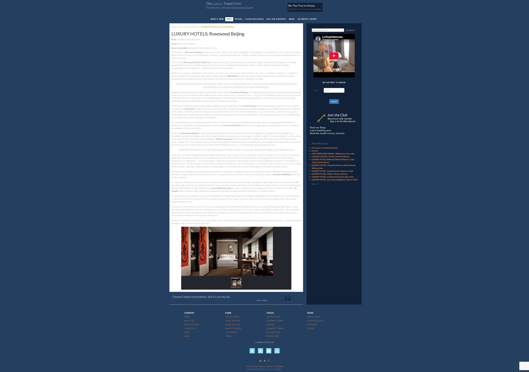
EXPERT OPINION (233, 328)
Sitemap (279, 366)
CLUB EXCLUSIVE (254, 19)
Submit (334, 101)
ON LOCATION (273, 332)
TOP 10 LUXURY (232, 317)
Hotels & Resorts (191, 27)
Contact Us (270, 366)
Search (350, 30)
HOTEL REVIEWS (232, 320)
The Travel (223, 3)
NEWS (292, 19)
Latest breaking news (320, 130)
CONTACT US (190, 328)
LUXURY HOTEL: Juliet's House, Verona (329, 174)
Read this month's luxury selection (327, 133)
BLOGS (310, 328)
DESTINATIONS (273, 317)
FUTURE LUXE (272, 336)
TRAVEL (239, 19)
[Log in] (265, 360)
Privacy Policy (258, 366)
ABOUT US (188, 320)
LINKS (186, 332)
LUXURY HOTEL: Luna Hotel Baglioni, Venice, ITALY (335, 179)
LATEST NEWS (313, 317)
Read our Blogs (318, 127)
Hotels (315, 151)
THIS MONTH (231, 332)
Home (174, 27)
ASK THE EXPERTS (276, 19)
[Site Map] (260, 360)
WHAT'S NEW (217, 19)
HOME (187, 317)
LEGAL (187, 336)
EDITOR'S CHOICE (315, 320)
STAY (229, 19)
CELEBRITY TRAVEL (275, 328)
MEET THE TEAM (191, 324)
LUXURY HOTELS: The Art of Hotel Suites (331, 156)
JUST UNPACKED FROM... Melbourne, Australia (333, 153)
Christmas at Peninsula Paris (325, 148)
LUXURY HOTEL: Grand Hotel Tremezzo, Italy (332, 171)
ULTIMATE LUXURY (307, 19)
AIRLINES (270, 324)
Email (316, 90)
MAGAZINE (312, 324)
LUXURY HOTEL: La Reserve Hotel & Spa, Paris (333, 177)
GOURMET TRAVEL (274, 320)
